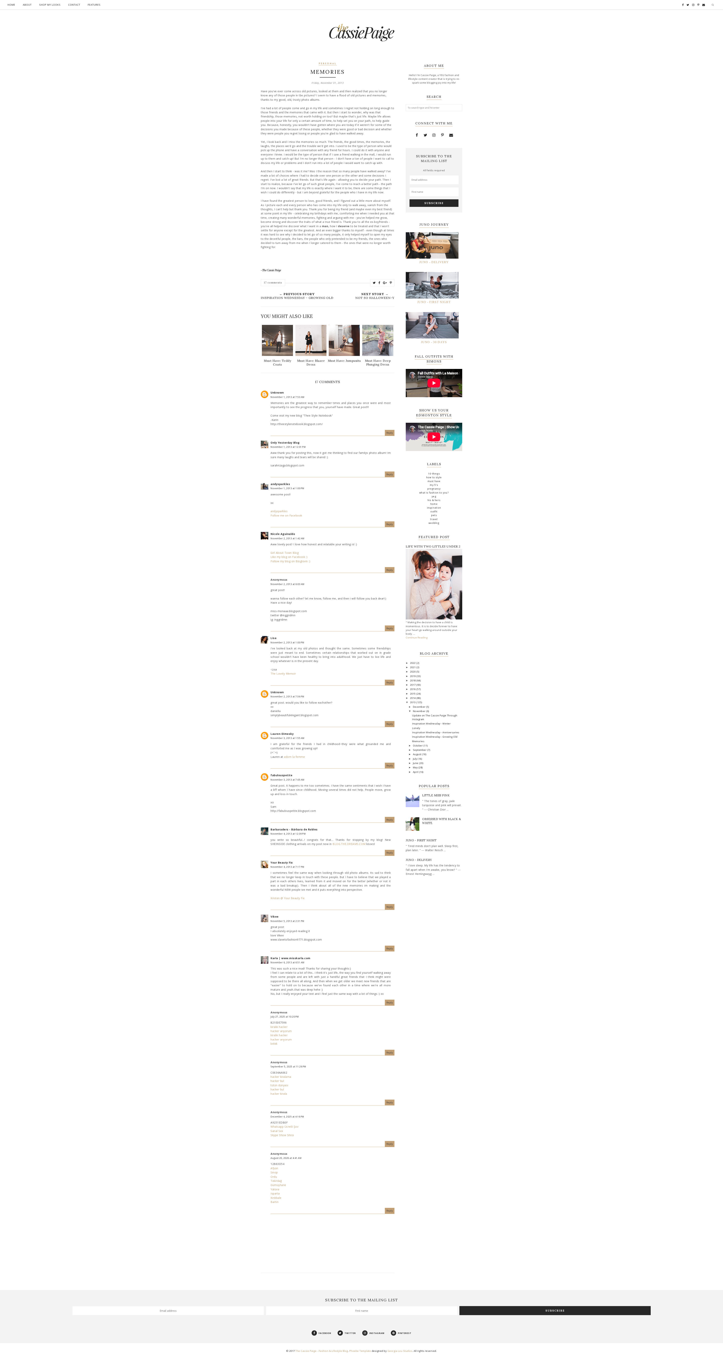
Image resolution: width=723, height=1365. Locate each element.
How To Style (434, 477)
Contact (74, 4)
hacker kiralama (281, 1077)
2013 (413, 702)
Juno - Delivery (419, 860)
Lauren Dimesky (282, 734)
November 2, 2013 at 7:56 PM (287, 696)
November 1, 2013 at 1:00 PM (287, 488)
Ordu (274, 1176)
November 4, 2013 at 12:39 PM (288, 833)
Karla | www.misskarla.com (290, 958)
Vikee (275, 916)
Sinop (274, 1172)
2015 (413, 693)
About (27, 4)
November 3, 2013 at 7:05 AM (287, 779)
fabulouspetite (281, 775)
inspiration (434, 507)
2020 (413, 671)
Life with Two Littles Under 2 (433, 546)
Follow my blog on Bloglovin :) (290, 561)
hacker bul (277, 1081)
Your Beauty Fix (282, 862)
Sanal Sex (277, 1131)
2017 (413, 684)
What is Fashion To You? (434, 492)
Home (11, 4)
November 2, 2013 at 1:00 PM (287, 642)
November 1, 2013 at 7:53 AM (287, 397)
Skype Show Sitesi (282, 1135)
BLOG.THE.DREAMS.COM (349, 844)
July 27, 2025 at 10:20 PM (285, 1016)
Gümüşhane (278, 1185)
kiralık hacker (279, 1027)
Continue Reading (416, 637)
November (419, 711)
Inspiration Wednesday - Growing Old (435, 736)
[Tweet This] (374, 282)
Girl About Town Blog (285, 553)
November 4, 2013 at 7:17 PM (287, 866)
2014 (413, 698)
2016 (413, 689)
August (417, 754)
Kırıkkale (276, 1198)
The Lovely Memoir (283, 673)
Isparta (275, 1193)
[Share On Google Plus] (385, 282)
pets (434, 515)
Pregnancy (434, 488)
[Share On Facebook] (379, 282)
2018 (413, 680)
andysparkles (280, 484)
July (415, 758)
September (420, 750)
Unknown (277, 392)
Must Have (434, 481)
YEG (434, 496)
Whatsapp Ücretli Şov (284, 1126)
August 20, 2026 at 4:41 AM (286, 1158)
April (416, 772)
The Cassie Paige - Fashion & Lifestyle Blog (321, 1351)
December (419, 706)
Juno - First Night (421, 840)
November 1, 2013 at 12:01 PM (288, 447)
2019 (413, 676)
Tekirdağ (276, 1181)
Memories (418, 741)
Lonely (416, 728)
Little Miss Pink (436, 795)
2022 (413, 663)
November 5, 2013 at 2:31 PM (287, 921)
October (418, 745)
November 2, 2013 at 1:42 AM (287, 538)
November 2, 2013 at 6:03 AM (287, 584)
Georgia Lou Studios (400, 1351)
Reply (390, 432)
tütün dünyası (279, 1085)
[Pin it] (391, 282)
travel (434, 519)
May (415, 767)
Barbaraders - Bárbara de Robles (294, 829)
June (416, 763)
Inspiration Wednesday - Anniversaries (435, 732)
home (434, 504)
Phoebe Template (360, 1351)
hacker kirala (279, 1093)
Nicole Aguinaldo (283, 534)
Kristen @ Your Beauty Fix (288, 898)
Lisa (273, 638)
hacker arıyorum (281, 1031)
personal (328, 64)
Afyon (274, 1168)
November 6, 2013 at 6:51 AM (287, 962)
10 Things (434, 473)
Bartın (274, 1202)
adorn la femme (294, 757)
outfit (433, 511)
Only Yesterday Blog (285, 442)
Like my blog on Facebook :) (289, 557)
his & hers (434, 500)
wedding (434, 523)
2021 (413, 667)
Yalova (275, 1189)
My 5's (434, 485)
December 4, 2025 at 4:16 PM (287, 1116)
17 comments (273, 282)
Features (94, 4)
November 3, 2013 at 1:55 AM (287, 738)
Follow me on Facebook (286, 515)
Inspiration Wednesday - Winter (431, 723)
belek (274, 1043)
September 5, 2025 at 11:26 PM (288, 1066)
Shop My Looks (50, 4)
